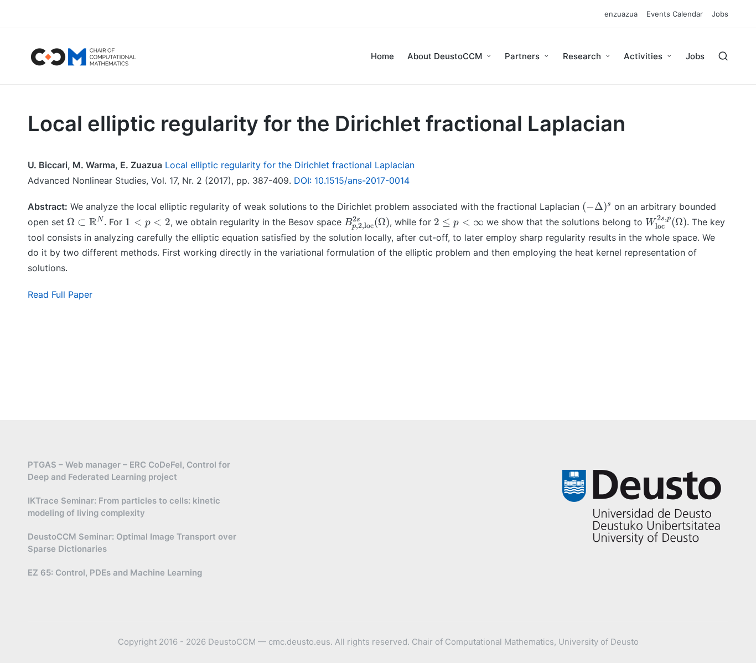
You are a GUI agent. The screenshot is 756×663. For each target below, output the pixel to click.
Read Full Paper (60, 294)
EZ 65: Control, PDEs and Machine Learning (115, 572)
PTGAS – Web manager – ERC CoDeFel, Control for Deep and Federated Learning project (129, 471)
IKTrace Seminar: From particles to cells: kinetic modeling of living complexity (124, 507)
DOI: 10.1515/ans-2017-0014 (352, 180)
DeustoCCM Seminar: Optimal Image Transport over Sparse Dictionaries (132, 543)
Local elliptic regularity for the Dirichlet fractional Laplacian (290, 164)
